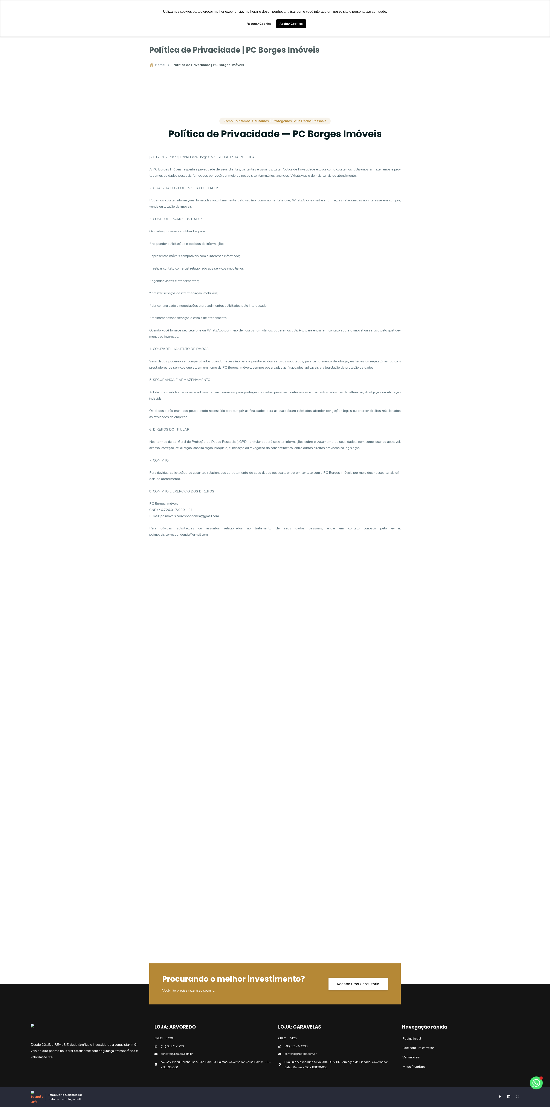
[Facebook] (500, 1096)
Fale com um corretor (416, 1048)
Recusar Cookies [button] (259, 23)
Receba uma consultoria (358, 983)
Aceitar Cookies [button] (291, 23)
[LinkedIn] (508, 1096)
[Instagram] (517, 1096)
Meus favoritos (411, 1066)
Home (160, 65)
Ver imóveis (409, 1057)
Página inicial (409, 1038)
